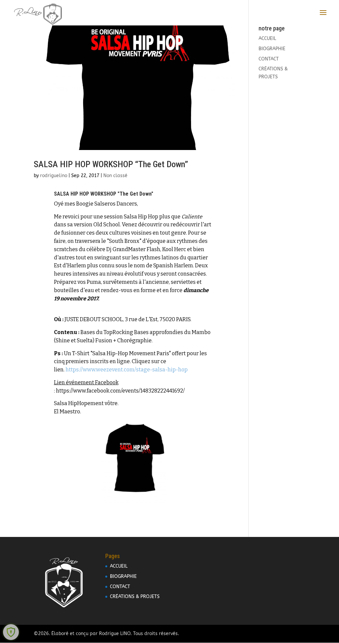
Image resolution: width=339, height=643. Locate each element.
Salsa (130, 216)
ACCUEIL (267, 38)
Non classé (115, 175)
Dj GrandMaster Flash (133, 249)
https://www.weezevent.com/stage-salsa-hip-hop (127, 369)
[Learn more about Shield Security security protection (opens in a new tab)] (11, 632)
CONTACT (269, 59)
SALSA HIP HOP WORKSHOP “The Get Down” (111, 164)
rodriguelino (53, 175)
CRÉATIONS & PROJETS (135, 596)
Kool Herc (174, 249)
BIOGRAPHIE (272, 49)
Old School (106, 224)
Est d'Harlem (70, 265)
